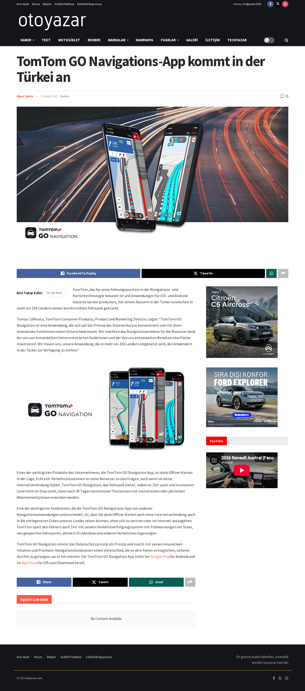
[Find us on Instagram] (285, 4)
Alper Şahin (25, 96)
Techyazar (237, 40)
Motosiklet (69, 40)
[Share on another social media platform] (283, 273)
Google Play (160, 556)
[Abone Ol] (54, 293)
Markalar (116, 40)
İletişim (47, 4)
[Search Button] (286, 40)
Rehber (94, 40)
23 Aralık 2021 (49, 96)
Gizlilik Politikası (64, 4)
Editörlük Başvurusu (89, 4)
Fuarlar (168, 40)
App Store (30, 562)
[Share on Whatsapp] (271, 273)
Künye (36, 4)
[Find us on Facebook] (270, 4)
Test (46, 40)
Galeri (192, 40)
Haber (25, 40)
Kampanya (144, 40)
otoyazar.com (33, 678)
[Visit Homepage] (52, 21)
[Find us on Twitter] (278, 4)
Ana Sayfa (23, 4)
